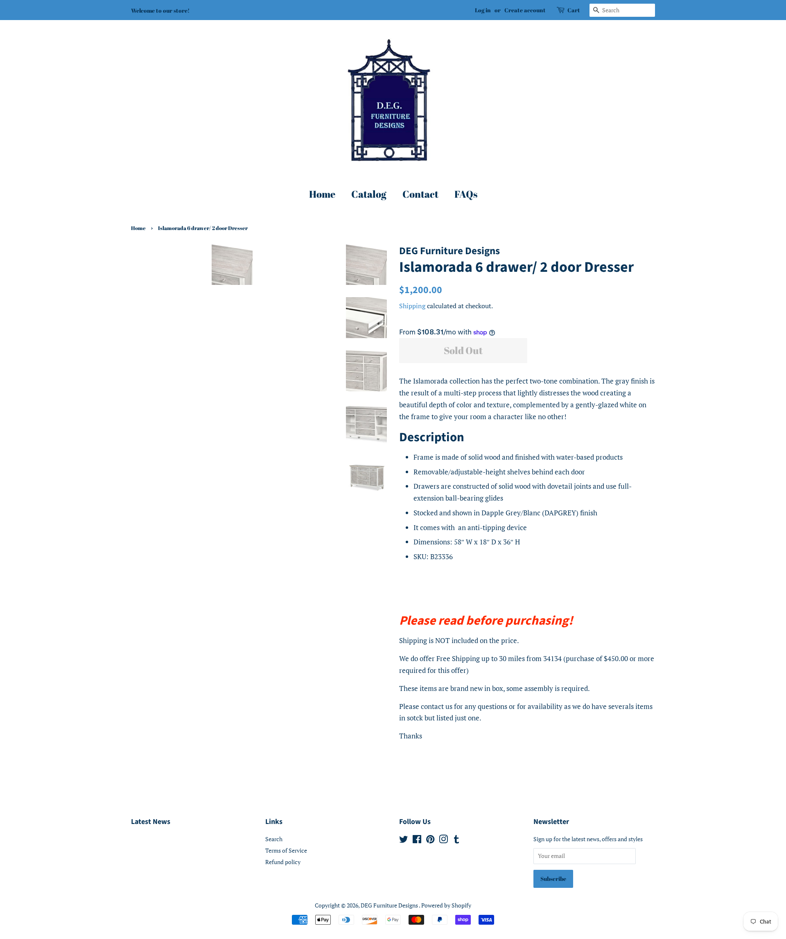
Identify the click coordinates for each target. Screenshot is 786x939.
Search (273, 839)
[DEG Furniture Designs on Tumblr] (456, 840)
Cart (573, 10)
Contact (420, 194)
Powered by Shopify (446, 905)
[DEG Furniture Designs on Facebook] (417, 840)
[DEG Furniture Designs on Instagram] (443, 840)
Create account (525, 10)
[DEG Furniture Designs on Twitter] (403, 840)
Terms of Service (286, 850)
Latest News (150, 822)
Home (322, 194)
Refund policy (282, 862)
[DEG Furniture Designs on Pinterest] (430, 840)
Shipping (412, 305)
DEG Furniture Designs (390, 905)
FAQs (465, 194)
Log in (483, 10)
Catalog (368, 194)
